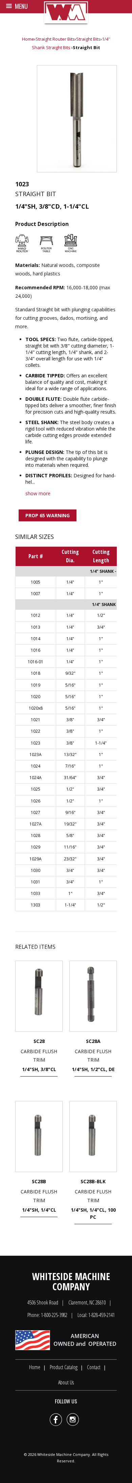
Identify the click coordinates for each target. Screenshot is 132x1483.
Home (28, 39)
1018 (35, 673)
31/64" (70, 777)
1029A (35, 859)
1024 (35, 766)
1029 (35, 847)
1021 (35, 720)
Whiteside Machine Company (63, 1454)
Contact (94, 1367)
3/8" (70, 720)
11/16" (70, 847)
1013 (35, 627)
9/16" (70, 812)
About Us (66, 1382)
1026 (35, 801)
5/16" (70, 685)
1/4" (70, 582)
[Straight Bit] (76, 118)
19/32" (70, 824)
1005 (35, 582)
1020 (35, 696)
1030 (35, 870)
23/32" (70, 859)
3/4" (101, 627)
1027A (35, 824)
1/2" (101, 615)
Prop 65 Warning (47, 515)
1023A (35, 754)
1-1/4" (101, 743)
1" (101, 582)
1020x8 (36, 708)
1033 (35, 893)
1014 (35, 639)
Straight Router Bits (55, 39)
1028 (35, 835)
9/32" (70, 673)
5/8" (70, 835)
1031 (35, 882)
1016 (35, 650)
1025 (35, 789)
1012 (35, 615)
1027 (35, 812)
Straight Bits (88, 39)
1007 (35, 594)
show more (37, 493)
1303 (35, 905)
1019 (35, 685)
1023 (35, 743)
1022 (35, 731)
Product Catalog (64, 1367)
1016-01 (35, 662)
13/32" (70, 754)
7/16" (70, 766)
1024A (35, 777)
